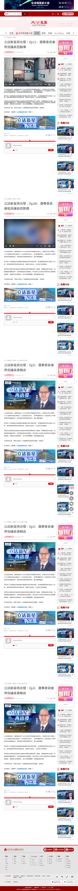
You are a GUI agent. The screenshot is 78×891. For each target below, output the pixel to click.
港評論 (24, 863)
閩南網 (15, 877)
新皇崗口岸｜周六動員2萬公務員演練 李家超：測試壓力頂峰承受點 (65, 116)
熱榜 (62, 64)
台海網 (20, 877)
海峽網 (48, 876)
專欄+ (67, 859)
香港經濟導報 (29, 876)
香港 (18, 199)
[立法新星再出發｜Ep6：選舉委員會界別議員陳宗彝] (65, 148)
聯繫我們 (36, 887)
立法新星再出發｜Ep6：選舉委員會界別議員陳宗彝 (65, 155)
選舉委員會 (20, 135)
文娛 (41, 856)
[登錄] (53, 14)
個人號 (50, 861)
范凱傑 (26, 307)
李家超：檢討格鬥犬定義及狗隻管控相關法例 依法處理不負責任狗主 (66, 95)
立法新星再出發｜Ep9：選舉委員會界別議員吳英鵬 (65, 138)
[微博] (47, 135)
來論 (24, 861)
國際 (6, 867)
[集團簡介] (45, 850)
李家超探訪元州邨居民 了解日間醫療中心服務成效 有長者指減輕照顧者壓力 (66, 90)
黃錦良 (26, 469)
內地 (6, 861)
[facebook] (52, 307)
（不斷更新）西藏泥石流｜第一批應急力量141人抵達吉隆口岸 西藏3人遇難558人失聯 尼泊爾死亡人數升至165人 (66, 69)
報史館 (71, 850)
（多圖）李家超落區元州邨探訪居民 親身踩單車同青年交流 (65, 85)
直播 (15, 861)
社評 (24, 859)
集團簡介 (50, 850)
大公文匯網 (7, 37)
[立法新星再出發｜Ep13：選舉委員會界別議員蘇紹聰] (65, 166)
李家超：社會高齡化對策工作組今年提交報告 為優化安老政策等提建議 (66, 105)
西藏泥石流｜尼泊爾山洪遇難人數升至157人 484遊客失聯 (65, 79)
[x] (54, 135)
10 (58, 115)
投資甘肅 (15, 882)
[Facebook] (52, 135)
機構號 (50, 863)
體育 (41, 861)
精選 (15, 863)
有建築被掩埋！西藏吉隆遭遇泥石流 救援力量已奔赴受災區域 (65, 74)
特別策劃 (60, 861)
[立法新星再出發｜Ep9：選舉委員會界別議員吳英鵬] (65, 131)
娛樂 (41, 863)
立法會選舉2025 (9, 52)
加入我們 (51, 887)
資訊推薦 (68, 861)
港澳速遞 (68, 865)
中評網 (43, 876)
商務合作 (44, 887)
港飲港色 (42, 865)
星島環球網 (37, 876)
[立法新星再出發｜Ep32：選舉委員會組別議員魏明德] (65, 183)
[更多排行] (59, 64)
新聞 (14, 37)
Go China (34, 856)
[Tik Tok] (67, 876)
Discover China (33, 859)
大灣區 (6, 863)
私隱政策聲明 (28, 887)
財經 (6, 869)
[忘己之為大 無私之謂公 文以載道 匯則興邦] (66, 24)
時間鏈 (70, 64)
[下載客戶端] (63, 14)
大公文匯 (39, 23)
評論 (50, 150)
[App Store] (56, 882)
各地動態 (68, 863)
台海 (6, 865)
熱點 (15, 859)
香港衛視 (22, 876)
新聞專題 (60, 859)
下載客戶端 (69, 14)
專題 (14, 360)
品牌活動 (61, 850)
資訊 (67, 856)
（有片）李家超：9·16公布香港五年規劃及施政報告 (65, 111)
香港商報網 (16, 876)
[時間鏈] (66, 64)
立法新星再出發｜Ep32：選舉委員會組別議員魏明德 (65, 190)
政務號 (50, 859)
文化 (41, 859)
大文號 (51, 856)
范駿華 (26, 135)
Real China (34, 865)
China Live (34, 862)
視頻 (15, 856)
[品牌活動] (56, 850)
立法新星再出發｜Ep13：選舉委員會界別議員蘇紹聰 (65, 173)
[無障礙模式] (58, 14)
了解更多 (65, 58)
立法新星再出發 (12, 135)
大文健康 (68, 867)
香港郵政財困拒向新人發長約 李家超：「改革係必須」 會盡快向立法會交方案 (65, 100)
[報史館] (67, 850)
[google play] (68, 882)
